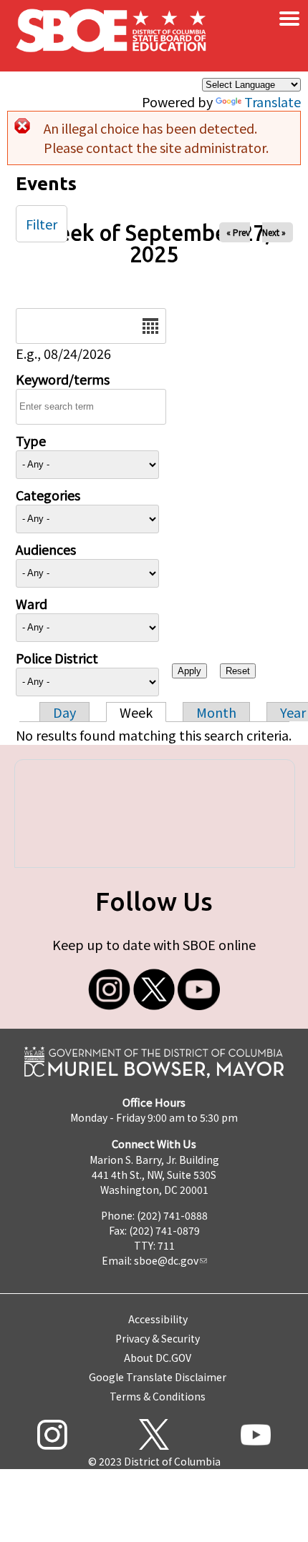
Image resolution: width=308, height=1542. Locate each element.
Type (31, 440)
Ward (31, 603)
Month (216, 712)
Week (136, 712)
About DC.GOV (157, 1357)
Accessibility (158, 1319)
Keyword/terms (63, 379)
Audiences (46, 549)
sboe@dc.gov (166, 1260)
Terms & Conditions (158, 1396)
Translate (272, 101)
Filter (41, 223)
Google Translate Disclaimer (157, 1377)
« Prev (238, 232)
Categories (48, 494)
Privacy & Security (157, 1338)
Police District (57, 657)
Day (64, 712)
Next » (274, 232)
